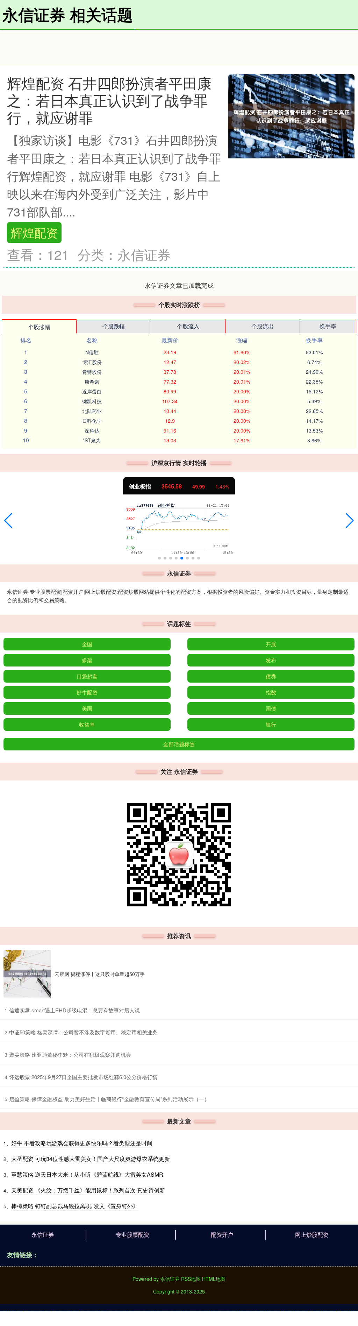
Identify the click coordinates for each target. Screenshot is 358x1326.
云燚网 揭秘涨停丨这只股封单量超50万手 (100, 973)
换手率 (328, 326)
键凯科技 (92, 401)
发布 (271, 660)
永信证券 (42, 1235)
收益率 (87, 724)
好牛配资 (87, 692)
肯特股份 (92, 371)
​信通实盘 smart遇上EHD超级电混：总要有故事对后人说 (74, 1010)
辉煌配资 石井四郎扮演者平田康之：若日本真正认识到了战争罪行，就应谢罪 (109, 99)
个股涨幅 (39, 327)
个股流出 (262, 326)
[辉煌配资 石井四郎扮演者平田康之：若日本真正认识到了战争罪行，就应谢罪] (291, 115)
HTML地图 (213, 1278)
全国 (87, 644)
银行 (271, 724)
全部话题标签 (179, 744)
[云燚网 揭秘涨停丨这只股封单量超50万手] (27, 974)
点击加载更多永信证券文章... (179, 285)
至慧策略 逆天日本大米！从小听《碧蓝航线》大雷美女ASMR (87, 1174)
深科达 (92, 430)
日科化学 (92, 420)
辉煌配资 (34, 232)
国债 (271, 708)
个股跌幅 (113, 326)
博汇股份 (92, 361)
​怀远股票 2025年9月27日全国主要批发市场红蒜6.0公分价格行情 (83, 1077)
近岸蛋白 (92, 391)
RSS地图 (191, 1278)
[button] (8, 520)
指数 (271, 692)
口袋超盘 (87, 676)
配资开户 (222, 1235)
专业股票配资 (132, 1235)
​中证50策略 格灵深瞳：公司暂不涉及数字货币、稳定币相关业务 (83, 1032)
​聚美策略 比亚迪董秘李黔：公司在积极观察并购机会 (70, 1054)
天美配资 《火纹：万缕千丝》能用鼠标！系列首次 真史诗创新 (88, 1190)
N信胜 (92, 352)
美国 (87, 708)
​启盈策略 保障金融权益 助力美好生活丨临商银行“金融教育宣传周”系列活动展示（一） (109, 1099)
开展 (271, 644)
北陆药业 (92, 410)
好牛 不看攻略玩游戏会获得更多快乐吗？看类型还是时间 (81, 1143)
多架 (87, 660)
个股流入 (188, 326)
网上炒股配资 (312, 1235)
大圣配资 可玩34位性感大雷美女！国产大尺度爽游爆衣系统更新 (90, 1159)
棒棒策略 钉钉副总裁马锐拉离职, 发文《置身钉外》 (74, 1206)
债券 (271, 676)
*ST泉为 (92, 440)
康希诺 (92, 381)
